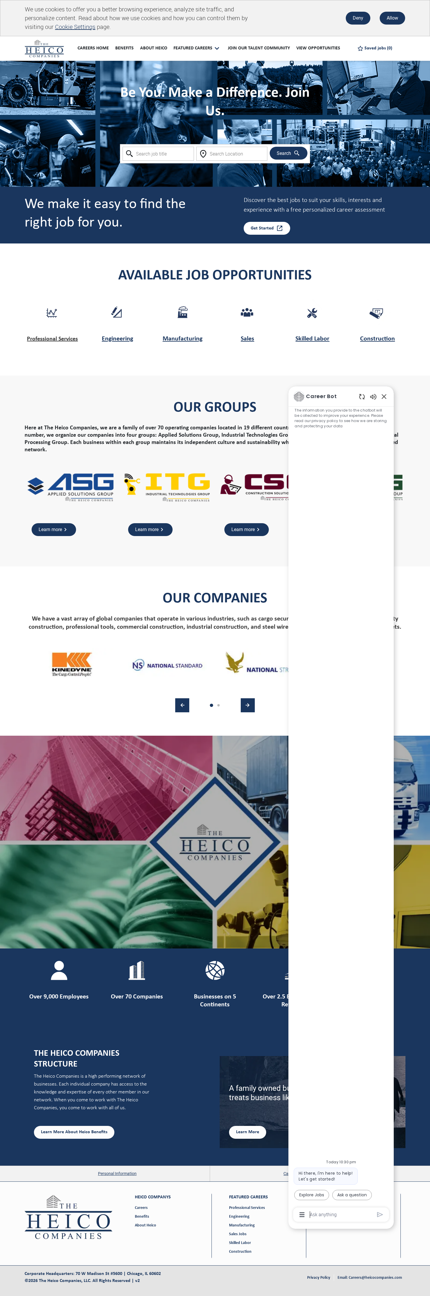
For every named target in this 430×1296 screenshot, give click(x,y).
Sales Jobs (238, 1234)
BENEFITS (124, 48)
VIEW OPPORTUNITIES (318, 48)
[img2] (167, 664)
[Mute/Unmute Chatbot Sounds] (373, 396)
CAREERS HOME (93, 48)
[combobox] (158, 154)
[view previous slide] (182, 705)
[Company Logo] (44, 48)
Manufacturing (182, 339)
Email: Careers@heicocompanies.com (370, 1278)
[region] (341, 805)
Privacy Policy (318, 1278)
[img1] (72, 664)
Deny (358, 18)
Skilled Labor (312, 339)
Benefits (142, 1216)
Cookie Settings (75, 27)
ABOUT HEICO (153, 48)
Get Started (262, 228)
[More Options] (302, 1214)
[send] (380, 1214)
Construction (377, 339)
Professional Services (52, 339)
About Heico (145, 1225)
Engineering (117, 339)
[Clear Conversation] (362, 396)
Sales (247, 339)
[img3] (262, 664)
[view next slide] (248, 705)
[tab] (211, 705)
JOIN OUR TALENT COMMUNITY (259, 48)
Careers (141, 1208)
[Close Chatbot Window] (384, 396)
